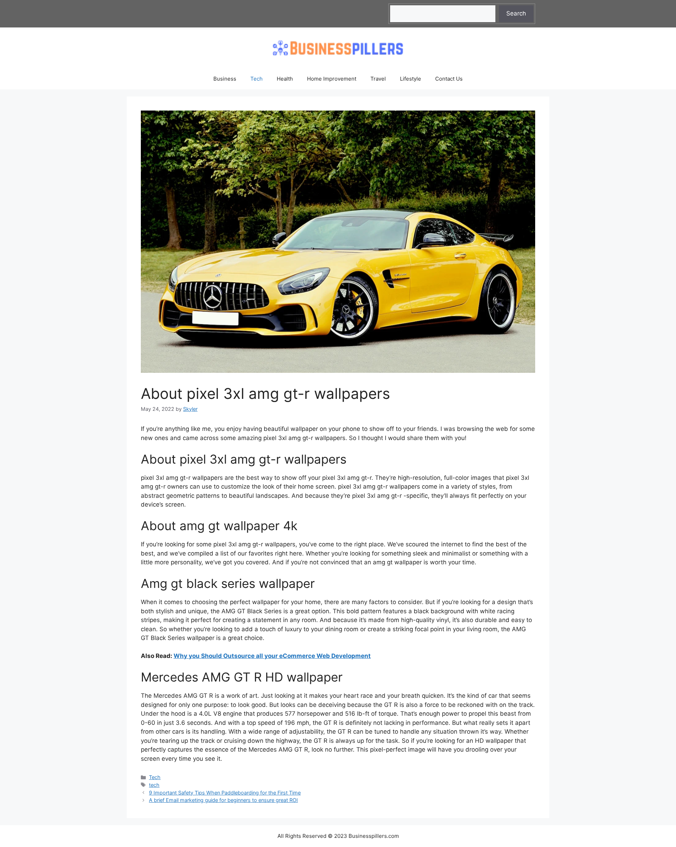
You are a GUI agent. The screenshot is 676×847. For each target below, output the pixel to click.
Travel (378, 78)
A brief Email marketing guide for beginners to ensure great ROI (223, 800)
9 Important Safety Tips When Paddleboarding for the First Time (225, 793)
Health (285, 78)
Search (516, 13)
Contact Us (449, 78)
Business (224, 78)
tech (154, 785)
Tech (256, 78)
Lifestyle (410, 78)
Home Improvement (331, 78)
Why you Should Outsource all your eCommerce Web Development (272, 655)
